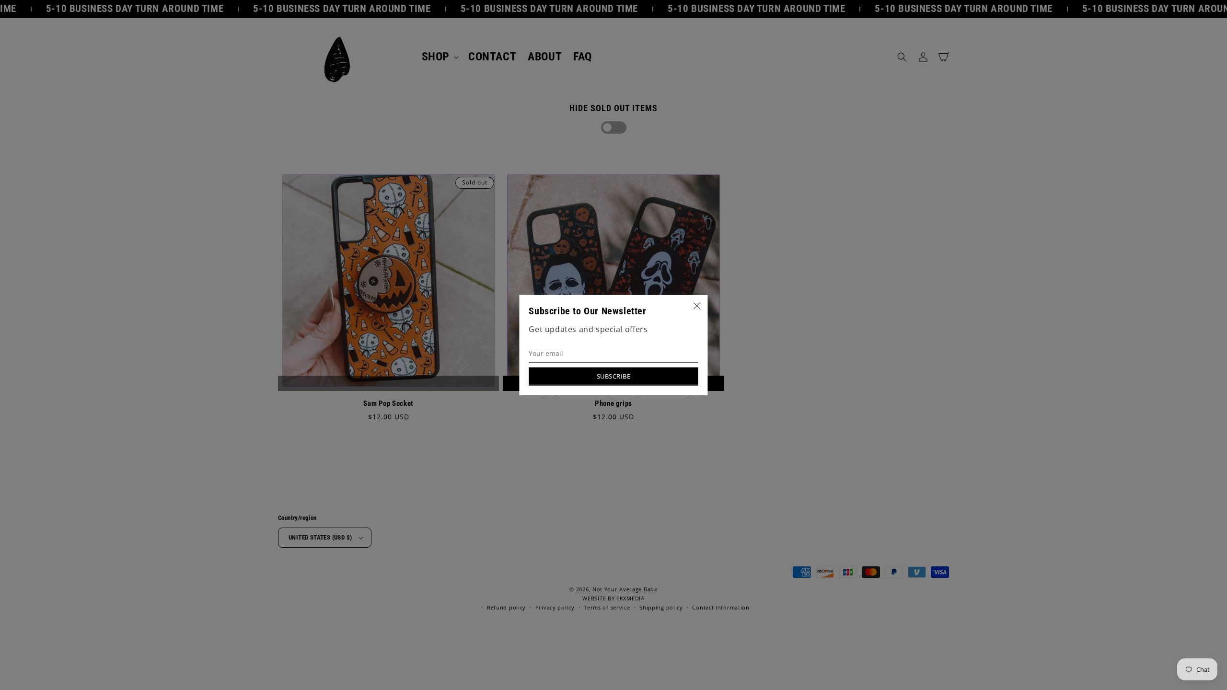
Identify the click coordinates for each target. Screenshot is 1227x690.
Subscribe (614, 375)
